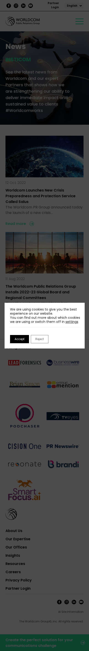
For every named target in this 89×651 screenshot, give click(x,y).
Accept (19, 339)
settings (71, 322)
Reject (39, 339)
